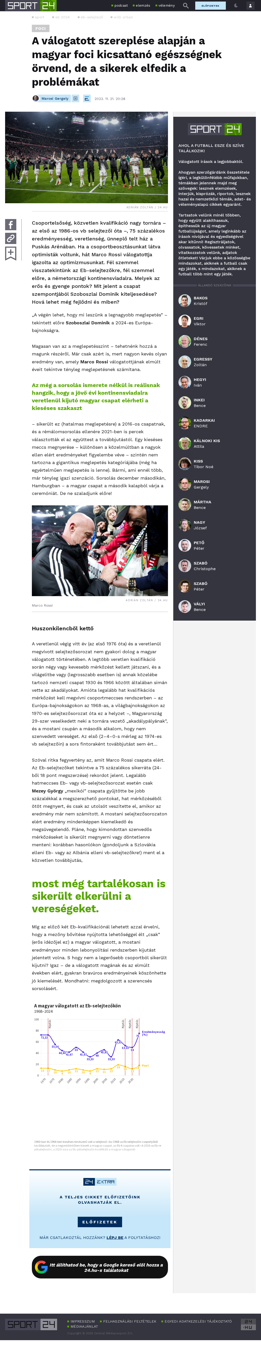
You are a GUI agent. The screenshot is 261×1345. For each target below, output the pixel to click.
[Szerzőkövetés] (75, 98)
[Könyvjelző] (10, 254)
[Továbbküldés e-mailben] (10, 238)
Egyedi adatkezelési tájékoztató (198, 1321)
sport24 (215, 129)
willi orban (123, 17)
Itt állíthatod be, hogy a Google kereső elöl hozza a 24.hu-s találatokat (106, 1267)
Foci (40, 28)
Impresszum (83, 1321)
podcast (121, 5)
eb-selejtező (92, 17)
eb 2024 (62, 17)
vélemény (167, 5)
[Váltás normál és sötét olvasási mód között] (236, 6)
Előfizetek (210, 5)
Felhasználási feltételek (129, 1321)
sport (40, 17)
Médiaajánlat (84, 1326)
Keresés (186, 5)
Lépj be (115, 1237)
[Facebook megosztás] (10, 224)
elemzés (143, 5)
